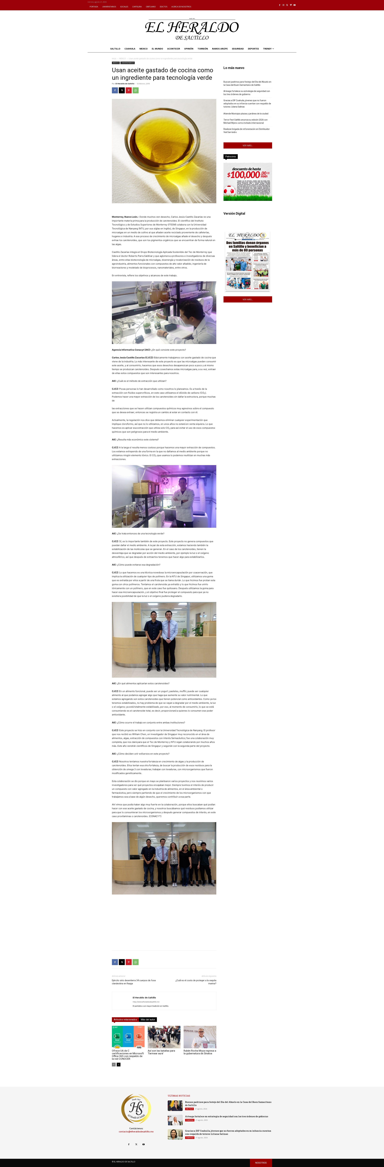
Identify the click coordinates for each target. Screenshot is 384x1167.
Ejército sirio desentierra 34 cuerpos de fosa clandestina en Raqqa (134, 982)
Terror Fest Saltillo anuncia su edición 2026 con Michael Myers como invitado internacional (246, 121)
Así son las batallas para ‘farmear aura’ (161, 1052)
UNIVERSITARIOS (127, 63)
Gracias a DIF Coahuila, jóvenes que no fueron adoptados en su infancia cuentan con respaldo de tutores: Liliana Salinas (247, 103)
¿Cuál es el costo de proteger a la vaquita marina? (196, 982)
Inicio (114, 58)
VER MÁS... (248, 145)
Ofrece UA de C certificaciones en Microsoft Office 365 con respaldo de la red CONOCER (128, 1054)
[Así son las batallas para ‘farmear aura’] (164, 1037)
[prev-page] (114, 1064)
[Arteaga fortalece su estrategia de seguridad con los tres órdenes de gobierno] (175, 1120)
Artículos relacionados (125, 1019)
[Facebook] (280, 5)
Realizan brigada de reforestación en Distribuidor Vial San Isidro (247, 130)
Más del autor (148, 1019)
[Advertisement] (164, 927)
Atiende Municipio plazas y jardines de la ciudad (246, 113)
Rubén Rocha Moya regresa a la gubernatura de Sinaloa (200, 1052)
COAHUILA (190, 1120)
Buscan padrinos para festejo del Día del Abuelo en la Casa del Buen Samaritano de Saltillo (247, 83)
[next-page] (118, 1064)
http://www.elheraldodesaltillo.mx (146, 1002)
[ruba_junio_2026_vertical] (248, 200)
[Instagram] (283, 5)
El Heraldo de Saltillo (125, 83)
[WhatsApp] (136, 90)
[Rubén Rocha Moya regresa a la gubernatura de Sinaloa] (200, 1037)
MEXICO (122, 58)
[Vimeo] (291, 5)
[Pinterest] (129, 90)
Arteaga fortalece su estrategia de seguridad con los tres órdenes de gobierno (247, 92)
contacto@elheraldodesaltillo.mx (136, 1131)
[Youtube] (294, 5)
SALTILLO (189, 1109)
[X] (287, 5)
